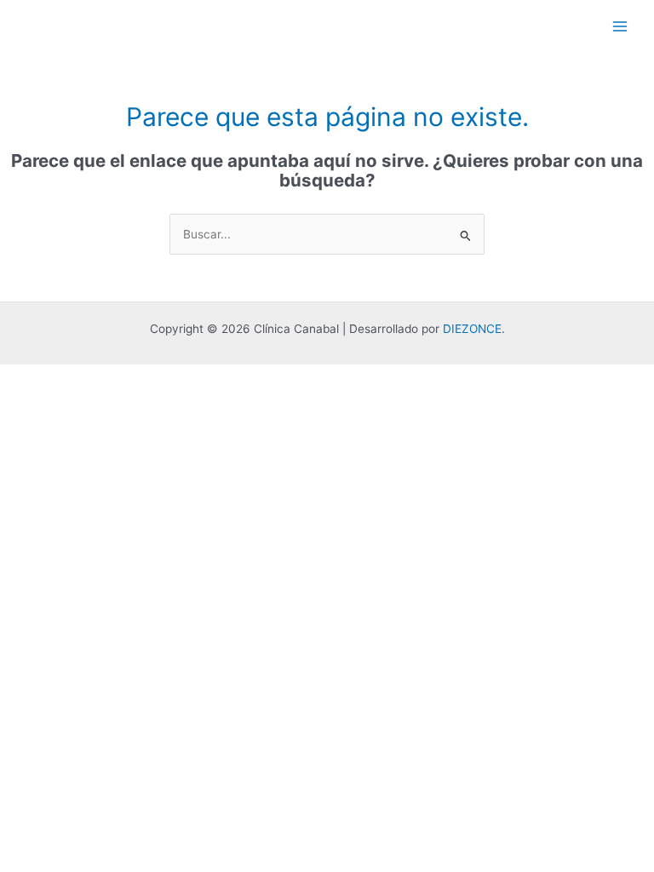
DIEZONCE (472, 329)
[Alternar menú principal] (620, 26)
